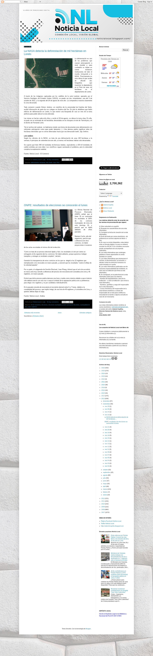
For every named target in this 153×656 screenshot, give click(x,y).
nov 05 (107, 458)
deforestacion (35, 162)
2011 (103, 501)
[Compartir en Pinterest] (72, 159)
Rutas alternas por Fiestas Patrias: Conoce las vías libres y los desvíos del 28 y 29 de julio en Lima (120, 538)
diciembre (106, 401)
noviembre (106, 404)
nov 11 (107, 449)
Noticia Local (107, 208)
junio (105, 481)
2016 (103, 390)
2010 (103, 504)
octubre (105, 470)
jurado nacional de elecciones (70, 305)
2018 (103, 387)
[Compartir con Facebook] (69, 159)
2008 (103, 509)
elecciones (44, 305)
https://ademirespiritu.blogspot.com (112, 526)
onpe (29, 307)
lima (47, 162)
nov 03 (107, 463)
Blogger (88, 629)
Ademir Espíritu (108, 205)
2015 (103, 393)
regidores (34, 307)
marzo (105, 489)
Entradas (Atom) (38, 316)
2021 (103, 382)
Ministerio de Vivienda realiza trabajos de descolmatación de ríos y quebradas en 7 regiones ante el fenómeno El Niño (119, 556)
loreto (50, 162)
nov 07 (107, 455)
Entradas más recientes (32, 313)
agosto (105, 475)
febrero (105, 492)
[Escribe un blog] (65, 159)
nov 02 (107, 466)
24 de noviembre (36, 305)
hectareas (42, 162)
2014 (103, 396)
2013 (103, 398)
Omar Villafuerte (108, 211)
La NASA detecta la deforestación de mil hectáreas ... (116, 418)
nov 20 (107, 430)
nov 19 (107, 432)
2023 (103, 376)
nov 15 (107, 438)
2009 (103, 507)
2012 (103, 498)
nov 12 (107, 446)
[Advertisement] (58, 184)
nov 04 (107, 460)
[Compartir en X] (67, 159)
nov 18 (107, 435)
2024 (103, 373)
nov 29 (107, 406)
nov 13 (107, 444)
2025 (103, 371)
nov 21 (107, 427)
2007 (103, 512)
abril (104, 486)
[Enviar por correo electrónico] (63, 159)
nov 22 (107, 415)
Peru (58, 162)
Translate (115, 196)
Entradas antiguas (85, 313)
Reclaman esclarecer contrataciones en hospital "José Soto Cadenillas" (119, 590)
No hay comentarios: (53, 159)
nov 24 (107, 412)
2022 (103, 379)
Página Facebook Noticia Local (111, 521)
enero (105, 495)
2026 (103, 368)
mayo (105, 484)
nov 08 (107, 452)
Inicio (59, 313)
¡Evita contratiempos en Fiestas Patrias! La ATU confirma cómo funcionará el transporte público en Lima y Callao (119, 574)
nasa (54, 162)
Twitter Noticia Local (107, 523)
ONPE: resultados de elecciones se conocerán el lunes (55, 205)
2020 (103, 385)
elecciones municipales (55, 305)
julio (104, 478)
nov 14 (107, 441)
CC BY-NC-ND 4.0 (105, 359)
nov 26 (107, 409)
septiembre (107, 472)
